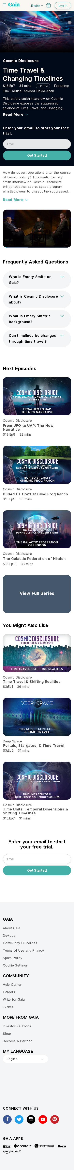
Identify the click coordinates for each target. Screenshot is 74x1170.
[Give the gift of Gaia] (48, 5)
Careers (9, 992)
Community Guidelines (20, 943)
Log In (62, 5)
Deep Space (12, 741)
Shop (7, 1034)
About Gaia (11, 928)
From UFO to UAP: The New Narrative (28, 427)
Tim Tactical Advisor (20, 91)
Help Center (12, 985)
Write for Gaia (14, 999)
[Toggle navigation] (4, 5)
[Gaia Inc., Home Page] (14, 4)
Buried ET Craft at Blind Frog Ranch (35, 494)
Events (8, 1007)
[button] (37, 280)
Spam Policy (12, 958)
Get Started (37, 155)
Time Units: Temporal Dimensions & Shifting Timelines (35, 811)
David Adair (45, 91)
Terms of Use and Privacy (23, 950)
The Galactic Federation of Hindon (34, 559)
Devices (9, 935)
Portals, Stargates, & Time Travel (33, 745)
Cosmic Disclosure (21, 61)
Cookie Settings (15, 965)
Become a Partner (17, 1041)
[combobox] (25, 1059)
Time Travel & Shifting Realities (32, 681)
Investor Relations (17, 1026)
